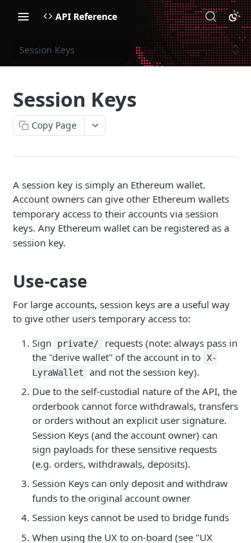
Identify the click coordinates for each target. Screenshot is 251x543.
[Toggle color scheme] (234, 16)
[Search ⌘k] (210, 16)
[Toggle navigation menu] (23, 16)
